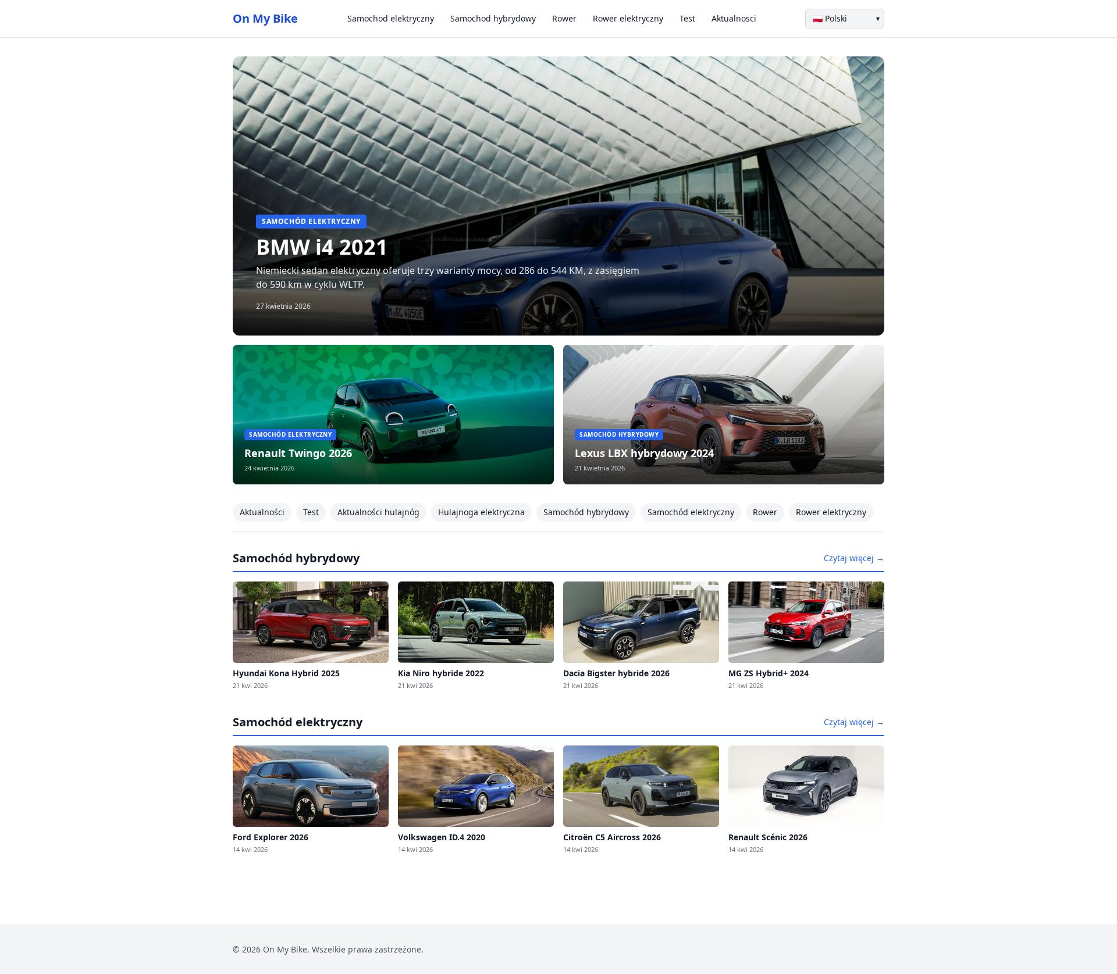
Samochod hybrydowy (493, 18)
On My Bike (265, 18)
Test (687, 18)
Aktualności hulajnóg (378, 512)
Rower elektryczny (628, 18)
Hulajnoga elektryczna (481, 512)
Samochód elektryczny (691, 512)
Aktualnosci (734, 18)
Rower (564, 18)
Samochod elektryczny (390, 18)
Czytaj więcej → (854, 557)
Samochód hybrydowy (586, 512)
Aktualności (262, 512)
